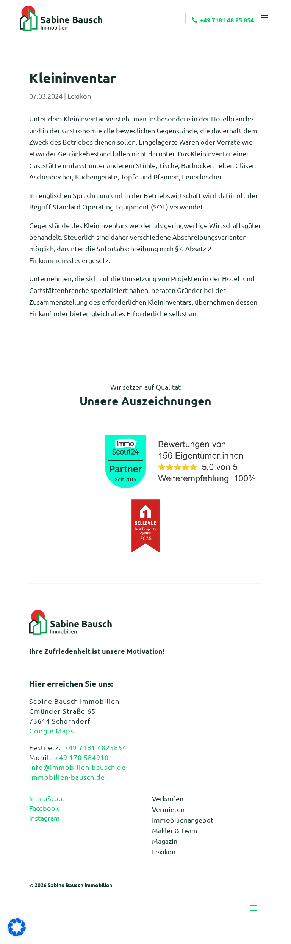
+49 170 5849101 (84, 757)
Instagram (44, 818)
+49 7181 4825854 (95, 747)
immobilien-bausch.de (67, 777)
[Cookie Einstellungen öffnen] (17, 934)
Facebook (44, 808)
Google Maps (51, 731)
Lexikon (79, 96)
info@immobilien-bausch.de (77, 767)
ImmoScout (47, 798)
